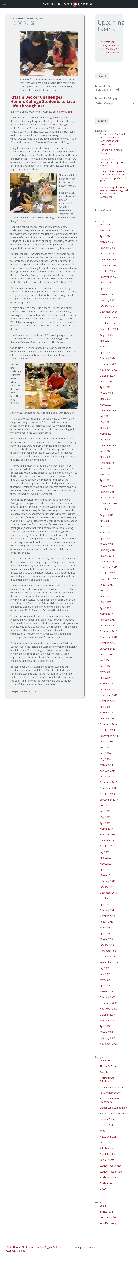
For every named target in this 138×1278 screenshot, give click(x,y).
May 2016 (105, 671)
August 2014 (106, 741)
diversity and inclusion (112, 1087)
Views (103, 1189)
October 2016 (107, 642)
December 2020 (108, 445)
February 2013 (107, 834)
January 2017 (107, 625)
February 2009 (107, 997)
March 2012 (106, 875)
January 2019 (107, 497)
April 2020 (105, 456)
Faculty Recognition (110, 1092)
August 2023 (106, 381)
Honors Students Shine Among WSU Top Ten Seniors (112, 162)
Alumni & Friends (109, 1066)
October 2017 (107, 573)
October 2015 (107, 700)
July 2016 (105, 660)
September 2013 (109, 799)
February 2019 (107, 491)
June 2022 (105, 398)
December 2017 (108, 561)
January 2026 (107, 253)
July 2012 (105, 852)
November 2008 (108, 1008)
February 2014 (107, 770)
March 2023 (106, 393)
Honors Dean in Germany (114, 1113)
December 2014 (108, 724)
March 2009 (106, 991)
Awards (104, 1072)
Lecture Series (107, 1125)
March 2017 (106, 613)
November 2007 (108, 1043)
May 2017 (105, 602)
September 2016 (109, 648)
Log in (103, 1205)
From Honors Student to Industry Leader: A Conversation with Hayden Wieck (113, 139)
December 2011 (108, 892)
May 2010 (105, 927)
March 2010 (106, 939)
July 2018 (105, 520)
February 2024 (107, 358)
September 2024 (109, 329)
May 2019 (105, 474)
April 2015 (105, 706)
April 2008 (105, 1026)
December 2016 (108, 631)
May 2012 (105, 863)
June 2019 (105, 468)
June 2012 (105, 857)
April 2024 (105, 352)
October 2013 (107, 794)
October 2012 (107, 846)
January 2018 (107, 555)
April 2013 (105, 823)
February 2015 (107, 718)
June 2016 (105, 666)
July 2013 (105, 805)
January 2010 (107, 944)
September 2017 (109, 579)
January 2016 (107, 689)
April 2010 (105, 933)
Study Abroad (107, 1183)
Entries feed (106, 1211)
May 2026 (105, 230)
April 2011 (105, 904)
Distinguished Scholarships (107, 1079)
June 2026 (105, 224)
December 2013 (108, 782)
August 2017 (106, 584)
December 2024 (108, 311)
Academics (106, 1060)
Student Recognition (111, 1171)
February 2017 (107, 619)
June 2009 (105, 974)
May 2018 (105, 532)
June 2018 (105, 526)
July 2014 (105, 747)
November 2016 (108, 637)
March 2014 (106, 764)
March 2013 (106, 828)
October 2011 (107, 898)
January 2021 (107, 439)
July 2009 (105, 968)
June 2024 (105, 340)
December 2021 (108, 410)
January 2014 (107, 776)
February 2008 (107, 1038)
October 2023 (107, 375)
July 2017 (105, 590)
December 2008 (108, 1003)
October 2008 (107, 1014)
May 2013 (105, 817)
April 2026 (105, 236)
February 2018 (107, 550)
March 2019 (106, 486)
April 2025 (105, 288)
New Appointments (82, 1247)
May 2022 (105, 404)
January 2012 (107, 886)
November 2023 (108, 369)
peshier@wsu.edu (62, 111)
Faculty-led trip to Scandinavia (109, 1100)
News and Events (31, 691)
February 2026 (107, 247)
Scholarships (106, 1148)
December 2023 (108, 364)
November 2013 (108, 788)
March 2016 (106, 683)
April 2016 (105, 677)
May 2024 (105, 346)
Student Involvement (111, 1165)
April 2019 (105, 480)
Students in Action (109, 1177)
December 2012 (108, 840)
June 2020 (105, 451)
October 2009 (107, 956)
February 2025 (107, 300)
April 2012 (105, 869)
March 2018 (106, 544)
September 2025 (109, 276)
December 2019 (108, 462)
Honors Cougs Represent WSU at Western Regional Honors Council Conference (114, 192)
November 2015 (108, 695)
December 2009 (108, 950)
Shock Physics (107, 1154)
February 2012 (107, 881)
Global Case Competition (113, 1107)
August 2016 (106, 654)
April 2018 (105, 538)
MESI (102, 1130)
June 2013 (105, 811)
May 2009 (105, 979)
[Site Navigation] (8, 4)
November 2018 (108, 503)
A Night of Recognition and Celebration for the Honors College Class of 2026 (113, 176)
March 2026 (106, 242)
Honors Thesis (108, 1119)
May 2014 (105, 759)
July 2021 (105, 416)
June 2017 (105, 596)
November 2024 (108, 317)
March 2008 (106, 1032)
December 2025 (108, 259)
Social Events (107, 1159)
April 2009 (105, 985)
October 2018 (107, 509)
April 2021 (105, 427)
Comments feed (108, 1217)
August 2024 (106, 335)
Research (105, 1142)
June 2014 (105, 753)
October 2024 (107, 323)
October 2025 (107, 271)
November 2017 (108, 567)
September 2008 (109, 1020)
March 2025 (106, 294)
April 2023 (105, 387)
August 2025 (106, 282)
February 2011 (107, 910)
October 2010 (107, 915)
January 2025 (107, 305)
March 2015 (106, 712)
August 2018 (106, 515)
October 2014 (107, 730)
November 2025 (108, 265)
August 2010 (106, 921)
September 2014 (109, 735)
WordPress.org (108, 1223)
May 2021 (105, 422)
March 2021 (106, 433)
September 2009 (109, 962)
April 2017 (105, 608)
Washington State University (69, 4)
